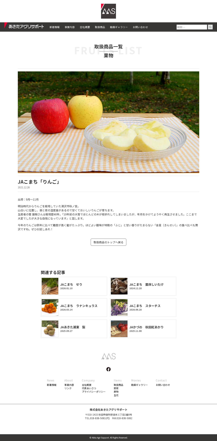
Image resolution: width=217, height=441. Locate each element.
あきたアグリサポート (27, 26)
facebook (108, 369)
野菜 (116, 388)
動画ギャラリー (119, 27)
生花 (116, 395)
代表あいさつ (89, 388)
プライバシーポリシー (94, 391)
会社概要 (85, 27)
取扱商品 (100, 27)
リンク (68, 388)
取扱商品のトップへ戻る (108, 242)
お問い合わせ (140, 27)
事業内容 (70, 27)
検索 (210, 27)
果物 (116, 391)
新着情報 (55, 27)
